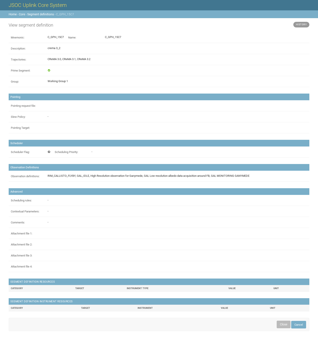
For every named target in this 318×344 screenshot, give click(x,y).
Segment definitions (40, 14)
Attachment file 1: (21, 233)
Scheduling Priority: (66, 152)
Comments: (18, 222)
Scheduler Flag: (20, 152)
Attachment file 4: (21, 266)
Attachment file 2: (21, 244)
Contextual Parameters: (25, 211)
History (301, 24)
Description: (18, 48)
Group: (15, 81)
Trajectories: (18, 59)
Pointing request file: (23, 105)
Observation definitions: (25, 176)
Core (22, 14)
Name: (72, 37)
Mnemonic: (17, 37)
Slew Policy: (18, 116)
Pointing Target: (20, 127)
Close (283, 324)
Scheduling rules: (21, 200)
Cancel (298, 324)
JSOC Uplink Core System (38, 5)
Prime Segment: (20, 70)
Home (13, 14)
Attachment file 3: (21, 255)
